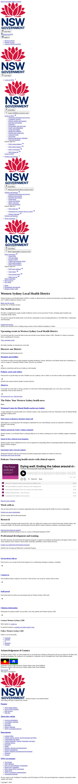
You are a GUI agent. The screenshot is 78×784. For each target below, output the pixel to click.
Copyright (8, 723)
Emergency (11, 124)
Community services (14, 119)
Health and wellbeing (14, 131)
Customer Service (10, 743)
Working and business (12, 192)
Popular (4, 704)
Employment (12, 199)
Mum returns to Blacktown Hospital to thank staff (17, 419)
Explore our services (7, 324)
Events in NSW (13, 259)
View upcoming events (8, 340)
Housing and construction (16, 133)
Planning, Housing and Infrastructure (16, 748)
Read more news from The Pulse (10, 455)
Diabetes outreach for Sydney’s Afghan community (17, 430)
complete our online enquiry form (24, 627)
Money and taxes (13, 203)
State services (9, 711)
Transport (7, 753)
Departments (6, 732)
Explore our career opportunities (10, 512)
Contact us (5, 575)
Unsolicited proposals (11, 774)
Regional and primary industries (17, 138)
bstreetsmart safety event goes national (13, 450)
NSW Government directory (13, 729)
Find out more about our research (11, 530)
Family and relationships (15, 128)
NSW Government (8, 759)
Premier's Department (11, 750)
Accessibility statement (11, 722)
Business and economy (15, 196)
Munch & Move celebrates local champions (14, 439)
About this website (8, 716)
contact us (14, 624)
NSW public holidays (14, 263)
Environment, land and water (17, 126)
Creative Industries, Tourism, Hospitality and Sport (20, 741)
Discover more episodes (8, 501)
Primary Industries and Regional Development (18, 751)
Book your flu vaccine (7, 303)
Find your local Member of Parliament (16, 765)
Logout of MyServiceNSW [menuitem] (13, 44)
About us (4, 385)
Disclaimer (8, 725)
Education (8, 744)
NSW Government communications (15, 772)
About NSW (12, 256)
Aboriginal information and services (19, 117)
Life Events (11, 136)
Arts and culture (13, 258)
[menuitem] (10, 41)
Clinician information (9, 608)
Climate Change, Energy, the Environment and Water (21, 738)
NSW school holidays (14, 265)
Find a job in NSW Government (14, 769)
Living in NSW (10, 116)
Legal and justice (13, 135)
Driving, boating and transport (17, 121)
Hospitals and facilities (9, 357)
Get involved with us (9, 558)
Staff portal (5, 591)
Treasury (7, 755)
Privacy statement (10, 727)
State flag (7, 713)
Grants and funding (14, 129)
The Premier (8, 762)
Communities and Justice (12, 739)
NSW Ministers (9, 764)
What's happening (11, 254)
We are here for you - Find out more (11, 396)
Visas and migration (14, 140)
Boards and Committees (12, 767)
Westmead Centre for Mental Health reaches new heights (23, 408)
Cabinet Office (9, 736)
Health (7, 746)
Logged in (6, 37)
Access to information (11, 720)
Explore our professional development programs (15, 545)
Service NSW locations (12, 709)
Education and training (15, 123)
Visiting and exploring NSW (16, 261)
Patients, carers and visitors (11, 372)
